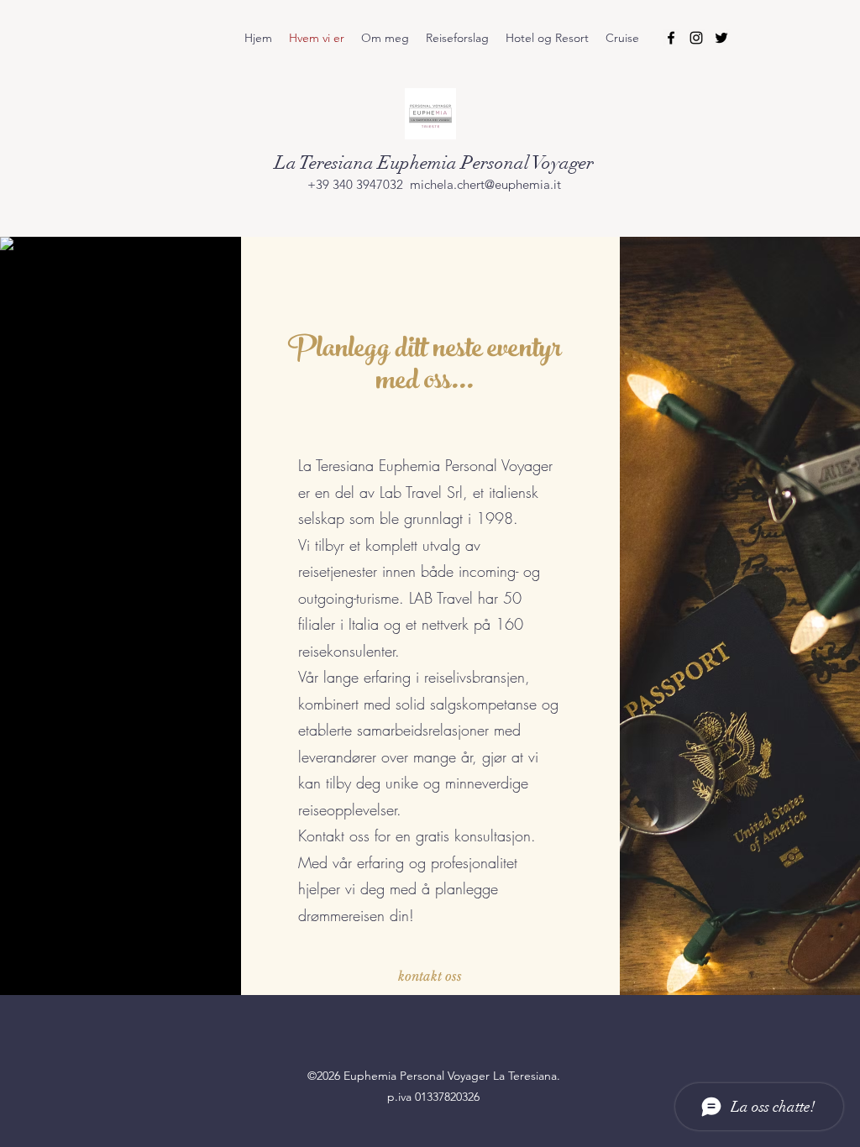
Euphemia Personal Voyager (486, 162)
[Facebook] (671, 37)
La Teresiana (326, 162)
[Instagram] (696, 37)
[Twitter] (721, 37)
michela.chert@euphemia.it (485, 184)
